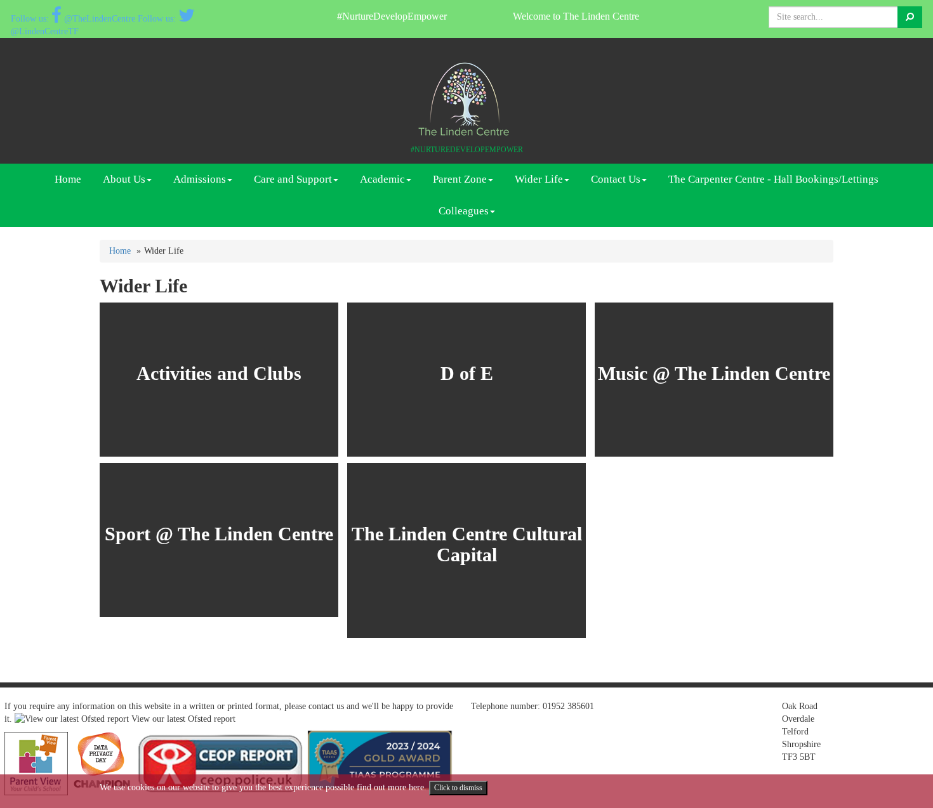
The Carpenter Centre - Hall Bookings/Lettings (773, 179)
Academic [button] (382, 179)
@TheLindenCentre (100, 18)
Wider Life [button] (539, 179)
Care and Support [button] (293, 179)
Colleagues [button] (464, 211)
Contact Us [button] (615, 179)
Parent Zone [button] (460, 179)
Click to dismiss (458, 787)
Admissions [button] (199, 179)
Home (68, 179)
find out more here (390, 787)
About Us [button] (124, 179)
